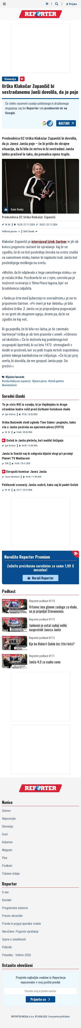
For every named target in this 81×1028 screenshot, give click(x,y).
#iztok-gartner (56, 381)
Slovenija (10, 79)
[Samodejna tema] (47, 3)
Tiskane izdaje (11, 873)
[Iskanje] (56, 4)
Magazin (7, 850)
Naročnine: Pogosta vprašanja (20, 931)
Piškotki (7, 947)
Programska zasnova (15, 908)
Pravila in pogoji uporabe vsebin (21, 924)
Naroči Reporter (43, 578)
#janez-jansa (39, 381)
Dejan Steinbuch (12, 477)
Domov (6, 811)
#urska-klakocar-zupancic (16, 381)
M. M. (8, 224)
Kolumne (7, 842)
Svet (5, 834)
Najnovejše (9, 818)
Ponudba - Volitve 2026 (16, 955)
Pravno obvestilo (12, 916)
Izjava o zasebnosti (14, 939)
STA (6, 463)
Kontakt (6, 900)
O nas (5, 892)
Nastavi (64, 123)
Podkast (7, 866)
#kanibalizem (9, 385)
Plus (4, 858)
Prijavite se (38, 999)
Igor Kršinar (10, 414)
